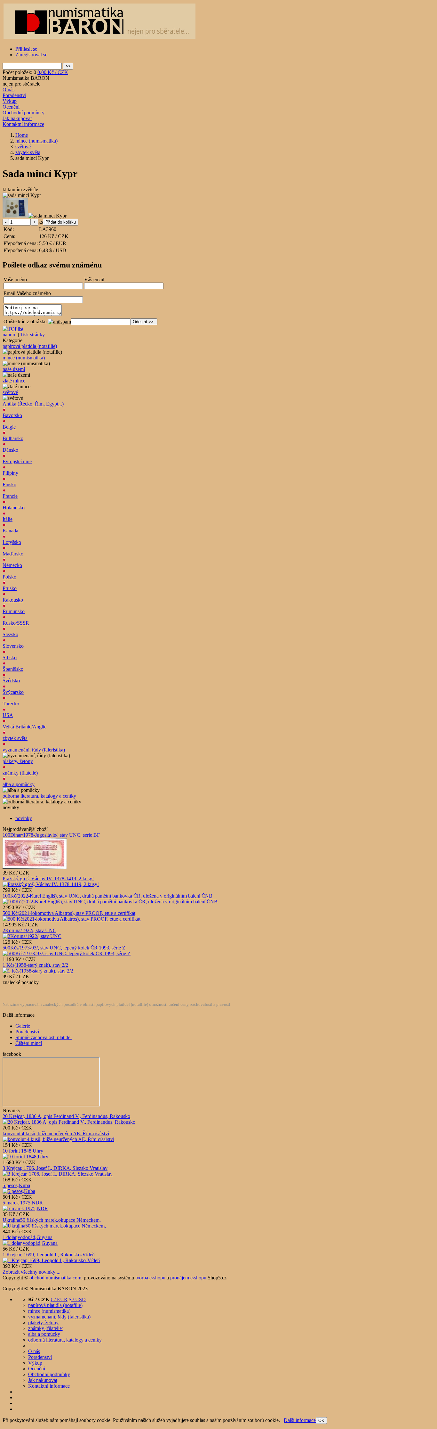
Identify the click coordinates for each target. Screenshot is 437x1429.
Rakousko (13, 600)
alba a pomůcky (19, 784)
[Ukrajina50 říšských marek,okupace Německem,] (54, 1225)
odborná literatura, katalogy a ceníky (39, 796)
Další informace (300, 1420)
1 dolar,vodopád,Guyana (27, 1237)
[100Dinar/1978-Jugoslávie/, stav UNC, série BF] (35, 867)
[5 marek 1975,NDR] (25, 1208)
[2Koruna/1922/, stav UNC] (32, 936)
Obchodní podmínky (23, 112)
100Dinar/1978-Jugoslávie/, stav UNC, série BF (51, 835)
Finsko (9, 484)
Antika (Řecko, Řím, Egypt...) (33, 404)
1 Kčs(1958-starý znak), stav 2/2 (35, 965)
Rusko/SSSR (16, 623)
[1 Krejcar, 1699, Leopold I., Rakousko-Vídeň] (51, 1260)
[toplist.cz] (13, 329)
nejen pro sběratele (21, 83)
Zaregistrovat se (31, 54)
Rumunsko (14, 611)
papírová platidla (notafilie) (30, 346)
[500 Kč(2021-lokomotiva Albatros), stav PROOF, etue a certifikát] (71, 919)
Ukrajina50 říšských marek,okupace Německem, (52, 1220)
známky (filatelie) (20, 773)
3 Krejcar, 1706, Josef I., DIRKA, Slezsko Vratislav (55, 1168)
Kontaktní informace (23, 124)
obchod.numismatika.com (55, 1277)
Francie (10, 496)
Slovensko (13, 646)
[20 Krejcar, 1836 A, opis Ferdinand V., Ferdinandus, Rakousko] (69, 1122)
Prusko (10, 588)
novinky (23, 818)
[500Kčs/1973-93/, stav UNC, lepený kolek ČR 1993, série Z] (67, 953)
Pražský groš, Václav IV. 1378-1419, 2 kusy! (48, 878)
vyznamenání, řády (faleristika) (34, 749)
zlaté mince (14, 380)
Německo (12, 565)
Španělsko (13, 669)
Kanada (10, 530)
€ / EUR (59, 1299)
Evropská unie (17, 461)
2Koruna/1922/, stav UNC (29, 930)
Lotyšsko (12, 542)
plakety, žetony (18, 761)
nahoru (10, 334)
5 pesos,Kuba (16, 1185)
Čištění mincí (28, 1043)
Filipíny (10, 473)
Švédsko (11, 680)
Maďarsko (13, 553)
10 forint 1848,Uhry (23, 1151)
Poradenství (14, 95)
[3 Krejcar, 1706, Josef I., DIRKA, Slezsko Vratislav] (58, 1174)
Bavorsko (12, 415)
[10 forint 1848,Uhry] (25, 1156)
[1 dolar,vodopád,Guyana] (30, 1243)
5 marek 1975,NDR (23, 1202)
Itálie (7, 519)
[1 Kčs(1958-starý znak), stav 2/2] (38, 970)
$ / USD (77, 1299)
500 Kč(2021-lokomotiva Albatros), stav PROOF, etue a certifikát (69, 913)
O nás (8, 89)
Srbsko (10, 657)
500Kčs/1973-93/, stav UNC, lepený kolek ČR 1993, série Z (64, 947)
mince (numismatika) (24, 357)
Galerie (22, 1026)
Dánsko (10, 450)
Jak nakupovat (17, 118)
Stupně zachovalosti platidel (43, 1037)
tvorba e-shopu (150, 1277)
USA (8, 715)
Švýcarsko (13, 692)
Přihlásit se (26, 49)
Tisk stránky (32, 334)
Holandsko (14, 507)
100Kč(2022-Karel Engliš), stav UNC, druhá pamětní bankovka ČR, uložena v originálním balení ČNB (107, 896)
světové (10, 392)
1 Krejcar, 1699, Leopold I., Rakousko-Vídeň (49, 1254)
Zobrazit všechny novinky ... (31, 1272)
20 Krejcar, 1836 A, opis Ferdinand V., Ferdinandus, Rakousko (66, 1116)
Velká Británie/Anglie (24, 726)
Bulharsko (13, 438)
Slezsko (10, 634)
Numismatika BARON (26, 78)
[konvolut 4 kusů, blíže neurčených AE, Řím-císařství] (58, 1139)
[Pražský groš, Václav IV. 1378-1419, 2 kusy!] (51, 884)
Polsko (9, 576)
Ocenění (11, 107)
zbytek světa (15, 738)
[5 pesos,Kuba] (19, 1191)
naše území (14, 369)
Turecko (11, 703)
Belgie (9, 427)
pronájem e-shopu (188, 1277)
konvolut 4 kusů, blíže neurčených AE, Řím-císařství (56, 1133)
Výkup (10, 101)
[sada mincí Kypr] (22, 195)
